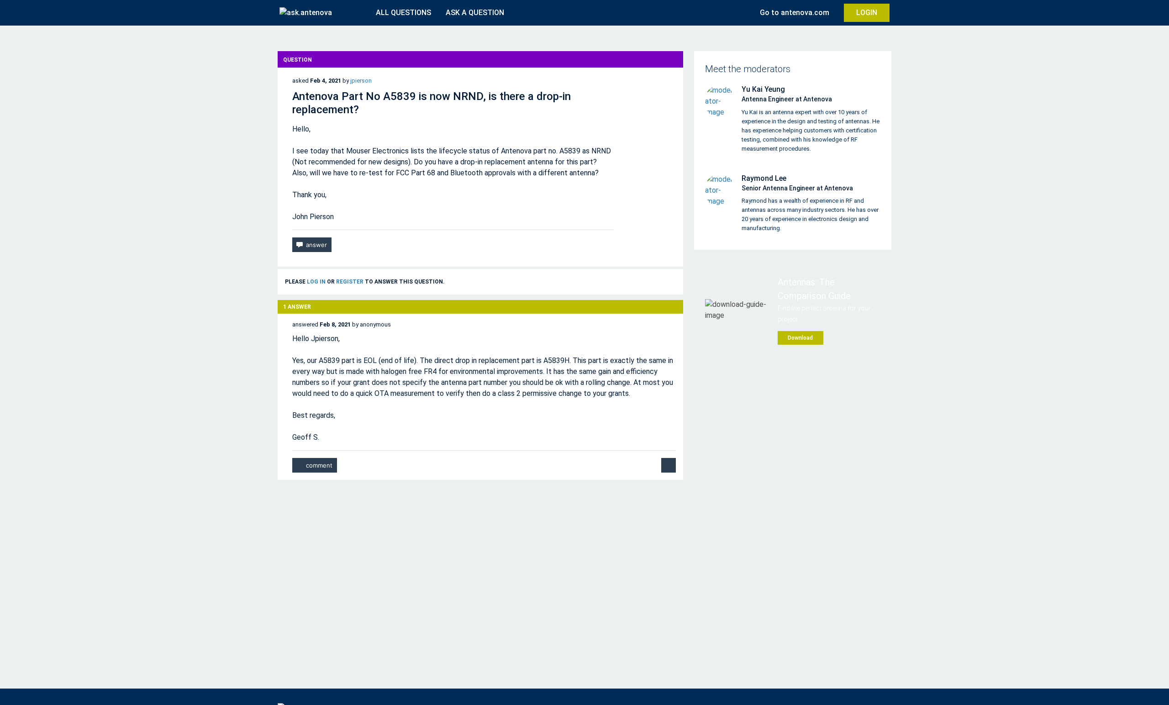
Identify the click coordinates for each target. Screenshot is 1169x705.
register (349, 282)
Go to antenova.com (794, 12)
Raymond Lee (764, 178)
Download (800, 338)
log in (316, 282)
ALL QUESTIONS (403, 12)
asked (300, 80)
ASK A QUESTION (475, 12)
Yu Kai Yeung (763, 89)
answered (305, 324)
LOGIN (866, 12)
